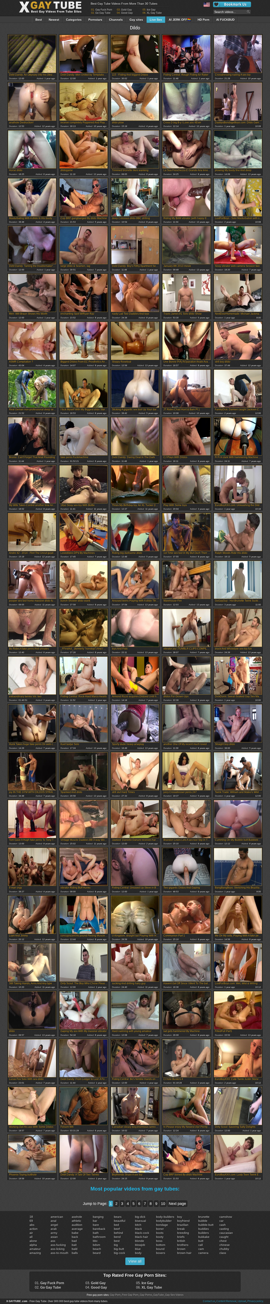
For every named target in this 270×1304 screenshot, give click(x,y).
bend (117, 1236)
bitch (138, 1224)
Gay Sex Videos (174, 1294)
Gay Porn (115, 1294)
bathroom (99, 1236)
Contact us (209, 1301)
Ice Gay (151, 9)
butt (200, 1240)
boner (160, 1228)
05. (144, 1283)
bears (118, 1216)
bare (96, 1224)
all (31, 1236)
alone (33, 1240)
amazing (35, 1252)
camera (203, 1252)
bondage (162, 1224)
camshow (225, 1216)
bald (74, 1248)
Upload (242, 1301)
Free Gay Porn (130, 1294)
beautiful (119, 1220)
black (138, 1228)
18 (31, 1216)
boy (179, 1216)
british (181, 1240)
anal (53, 1220)
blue (138, 1248)
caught (223, 1236)
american (57, 1216)
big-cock (119, 1252)
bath (96, 1232)
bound (160, 1248)
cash (222, 1224)
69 (31, 1220)
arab (54, 1228)
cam (201, 1248)
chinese (224, 1244)
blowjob (140, 1244)
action (34, 1228)
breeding (183, 1232)
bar (95, 1220)
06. (149, 1287)
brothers (182, 1244)
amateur (35, 1248)
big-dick (140, 1216)
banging (98, 1216)
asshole (77, 1216)
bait (74, 1244)
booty (159, 1236)
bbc (95, 1240)
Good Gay (127, 12)
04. (96, 1287)
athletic (76, 1220)
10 (163, 1204)
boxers (160, 1252)
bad (74, 1240)
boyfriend (183, 1220)
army (54, 1232)
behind (118, 1232)
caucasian (226, 1232)
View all (135, 1261)
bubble (202, 1220)
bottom (160, 1244)
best (117, 1240)
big (116, 1244)
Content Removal (226, 1301)
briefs (181, 1236)
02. (48, 1287)
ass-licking (58, 1248)
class (222, 1252)
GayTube (158, 1294)
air (31, 1232)
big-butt (119, 1248)
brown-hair (184, 1252)
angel (54, 1224)
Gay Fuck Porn (103, 9)
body (138, 1252)
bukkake (203, 1236)
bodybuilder (164, 1220)
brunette (203, 1216)
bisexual (140, 1220)
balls (75, 1252)
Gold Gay (126, 9)
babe (75, 1232)
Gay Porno (146, 1294)
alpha (33, 1244)
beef (117, 1228)
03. (95, 1283)
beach (97, 1248)
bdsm (96, 1244)
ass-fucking (58, 1244)
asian (54, 1236)
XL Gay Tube (154, 12)
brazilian (182, 1224)
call (200, 1244)
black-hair (141, 1236)
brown (181, 1248)
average (77, 1228)
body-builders (165, 1216)
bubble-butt (205, 1224)
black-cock (142, 1232)
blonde (139, 1240)
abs (32, 1224)
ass (53, 1240)
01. (49, 1283)
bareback (99, 1228)
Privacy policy (255, 1301)
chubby (224, 1248)
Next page (177, 1204)
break (181, 1228)
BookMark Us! (232, 4)
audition (77, 1224)
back (75, 1236)
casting (224, 1228)
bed (116, 1224)
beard (97, 1252)
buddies (203, 1228)
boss (159, 1240)
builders (203, 1232)
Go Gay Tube (103, 12)
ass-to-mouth (59, 1252)
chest (223, 1240)
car (221, 1220)
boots (159, 1232)
